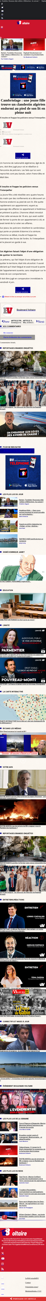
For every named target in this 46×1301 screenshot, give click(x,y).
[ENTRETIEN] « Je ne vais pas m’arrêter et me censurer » (20, 988)
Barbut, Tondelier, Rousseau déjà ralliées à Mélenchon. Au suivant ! (11, 55)
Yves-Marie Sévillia (25, 1129)
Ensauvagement (18, 134)
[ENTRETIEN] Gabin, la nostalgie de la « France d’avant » (20, 1016)
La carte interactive (13, 692)
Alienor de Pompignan (26, 1207)
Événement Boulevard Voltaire (17, 1086)
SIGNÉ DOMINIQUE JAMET (14, 552)
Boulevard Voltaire (25, 1153)
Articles (6, 134)
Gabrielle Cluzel (24, 1183)
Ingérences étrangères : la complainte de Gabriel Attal (20, 1051)
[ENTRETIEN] (21, 930)
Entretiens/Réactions (13, 900)
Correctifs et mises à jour (16, 1022)
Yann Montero (23, 1141)
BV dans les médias (12, 728)
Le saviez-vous (27, 134)
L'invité (6, 625)
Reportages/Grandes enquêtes (18, 348)
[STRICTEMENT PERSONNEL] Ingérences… (15, 581)
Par (7, 59)
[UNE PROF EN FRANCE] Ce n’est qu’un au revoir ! (17, 620)
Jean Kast (22, 528)
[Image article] (11, 44)
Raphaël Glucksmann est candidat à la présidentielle (34, 54)
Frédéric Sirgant (24, 504)
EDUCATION (8, 590)
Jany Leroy (22, 543)
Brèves (11, 134)
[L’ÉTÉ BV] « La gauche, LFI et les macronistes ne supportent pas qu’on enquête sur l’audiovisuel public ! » (22, 655)
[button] (23, 440)
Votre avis (8, 767)
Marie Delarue (23, 516)
